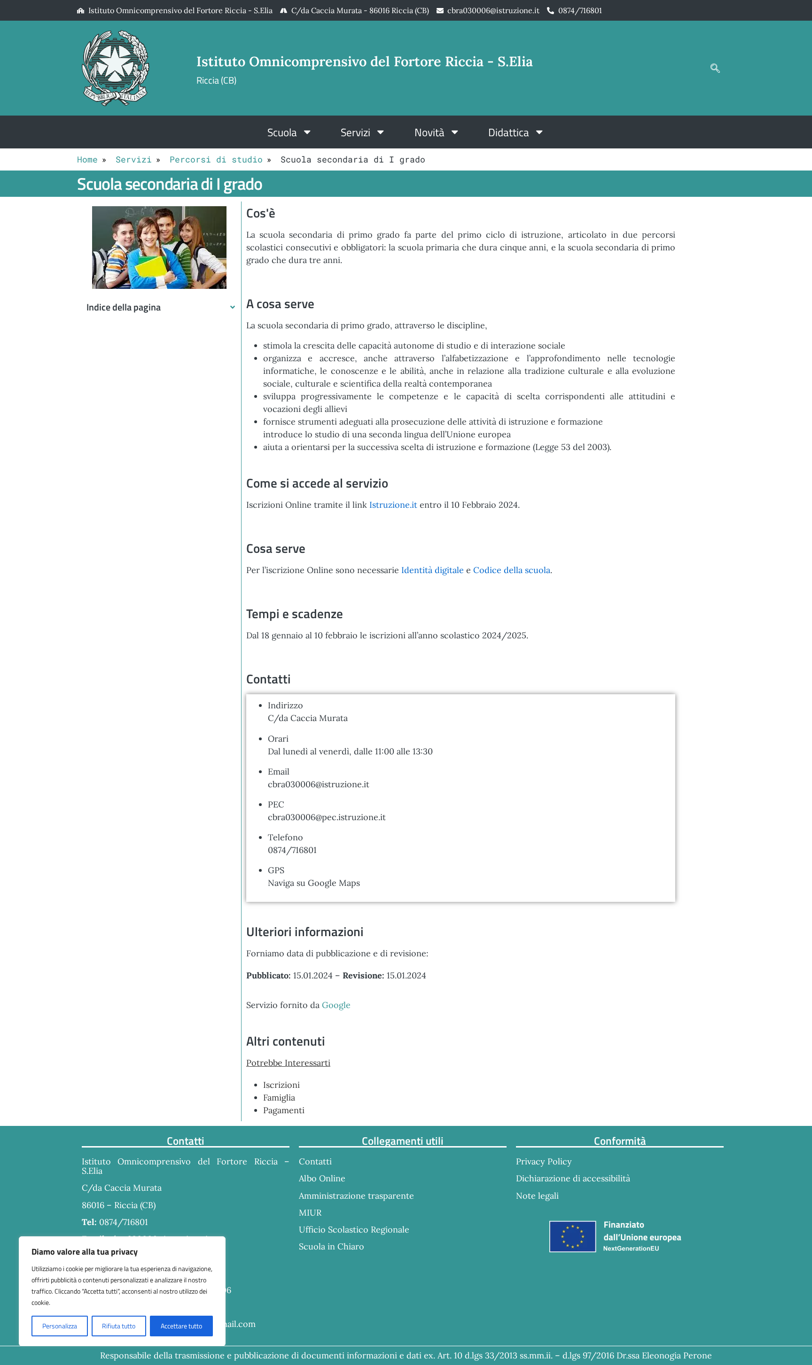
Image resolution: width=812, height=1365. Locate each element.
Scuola (282, 132)
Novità (429, 132)
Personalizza (59, 1326)
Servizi (355, 132)
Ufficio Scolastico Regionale (354, 1229)
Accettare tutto (181, 1326)
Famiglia (279, 1097)
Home (87, 159)
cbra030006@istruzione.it (493, 10)
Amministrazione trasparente (356, 1195)
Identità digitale (432, 570)
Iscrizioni (281, 1084)
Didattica (508, 132)
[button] (715, 68)
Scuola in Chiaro (331, 1246)
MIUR (310, 1212)
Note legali (537, 1195)
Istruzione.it (393, 504)
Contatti (315, 1161)
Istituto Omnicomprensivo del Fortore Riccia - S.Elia (364, 61)
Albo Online (322, 1178)
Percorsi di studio (216, 159)
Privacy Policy (544, 1161)
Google (336, 1005)
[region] (122, 1291)
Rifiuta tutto (118, 1326)
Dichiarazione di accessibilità (573, 1178)
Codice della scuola (511, 570)
